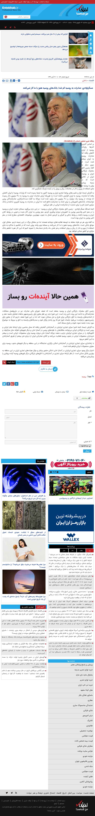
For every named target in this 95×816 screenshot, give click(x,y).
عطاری (90, 700)
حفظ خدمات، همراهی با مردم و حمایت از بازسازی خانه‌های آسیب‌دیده (23, 652)
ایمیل (89, 417)
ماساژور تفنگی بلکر (86, 695)
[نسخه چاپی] (3, 81)
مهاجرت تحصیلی (86, 730)
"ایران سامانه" (51, 811)
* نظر (89, 422)
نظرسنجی (4, 2)
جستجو (62, 803)
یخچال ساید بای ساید (84, 674)
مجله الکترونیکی (16, 801)
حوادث (29, 793)
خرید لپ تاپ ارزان (85, 685)
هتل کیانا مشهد (87, 690)
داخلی (84, 80)
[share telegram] (10, 27)
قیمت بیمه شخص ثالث (84, 740)
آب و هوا (30, 2)
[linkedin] (16, 384)
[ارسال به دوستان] (7, 81)
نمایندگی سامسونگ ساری (83, 705)
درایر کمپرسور (88, 715)
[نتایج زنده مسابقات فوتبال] (91, 52)
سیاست (79, 793)
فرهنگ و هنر (37, 793)
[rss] (15, 27)
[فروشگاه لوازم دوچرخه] (48, 271)
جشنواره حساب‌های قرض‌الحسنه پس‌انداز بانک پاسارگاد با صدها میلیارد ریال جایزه (23, 638)
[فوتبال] (91, 43)
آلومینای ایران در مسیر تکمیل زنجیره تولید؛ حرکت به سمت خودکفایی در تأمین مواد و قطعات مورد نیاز (23, 658)
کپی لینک (46, 362)
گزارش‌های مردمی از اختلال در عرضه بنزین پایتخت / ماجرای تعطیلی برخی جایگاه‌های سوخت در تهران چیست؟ (23, 632)
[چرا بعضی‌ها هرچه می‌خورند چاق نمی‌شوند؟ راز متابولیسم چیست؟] (24, 550)
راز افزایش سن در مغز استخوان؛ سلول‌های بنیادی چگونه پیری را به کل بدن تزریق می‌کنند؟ (24, 497)
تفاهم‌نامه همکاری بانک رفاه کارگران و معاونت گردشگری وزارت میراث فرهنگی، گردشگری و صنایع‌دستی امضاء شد (23, 645)
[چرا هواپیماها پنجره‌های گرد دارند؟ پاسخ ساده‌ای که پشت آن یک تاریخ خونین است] (24, 582)
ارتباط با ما (51, 801)
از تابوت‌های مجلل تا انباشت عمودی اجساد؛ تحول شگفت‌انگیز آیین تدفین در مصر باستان (24, 533)
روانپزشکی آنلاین (86, 781)
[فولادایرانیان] (48, 245)
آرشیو (55, 803)
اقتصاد (91, 80)
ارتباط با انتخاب (44, 2)
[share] (6, 27)
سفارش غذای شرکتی (85, 746)
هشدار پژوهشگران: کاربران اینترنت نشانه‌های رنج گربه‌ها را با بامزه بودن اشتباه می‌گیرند (39, 60)
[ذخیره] (11, 81)
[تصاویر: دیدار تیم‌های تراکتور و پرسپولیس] (71, 486)
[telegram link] (11, 793)
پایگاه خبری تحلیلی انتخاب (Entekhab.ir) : (78, 141)
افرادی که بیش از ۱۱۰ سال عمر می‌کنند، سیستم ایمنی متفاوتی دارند (44, 34)
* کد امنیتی (87, 441)
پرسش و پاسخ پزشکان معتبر (82, 664)
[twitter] (4, 384)
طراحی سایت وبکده (85, 751)
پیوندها (36, 2)
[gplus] (12, 384)
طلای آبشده (88, 776)
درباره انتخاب (61, 801)
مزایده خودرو (88, 756)
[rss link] (16, 793)
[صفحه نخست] (91, 35)
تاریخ (64, 793)
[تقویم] (91, 48)
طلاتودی (89, 725)
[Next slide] (51, 472)
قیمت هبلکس (87, 735)
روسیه (84, 376)
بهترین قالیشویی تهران (84, 761)
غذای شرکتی (88, 710)
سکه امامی (88, 766)
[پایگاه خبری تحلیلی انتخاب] (83, 11)
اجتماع (52, 793)
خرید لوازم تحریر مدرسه (84, 669)
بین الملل (71, 793)
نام (90, 411)
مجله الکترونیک (12, 2)
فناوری (46, 793)
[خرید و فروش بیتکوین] (71, 524)
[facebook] (8, 384)
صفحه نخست (88, 793)
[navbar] (93, 22)
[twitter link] (7, 793)
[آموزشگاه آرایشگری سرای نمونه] (48, 296)
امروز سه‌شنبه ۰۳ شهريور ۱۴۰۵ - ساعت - (76, 22)
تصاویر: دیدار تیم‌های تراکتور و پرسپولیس (76, 498)
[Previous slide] (57, 472)
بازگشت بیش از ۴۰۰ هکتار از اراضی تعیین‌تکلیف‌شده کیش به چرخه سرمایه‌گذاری (23, 665)
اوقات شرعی (22, 2)
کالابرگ (90, 720)
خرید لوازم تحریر (86, 679)
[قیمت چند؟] (91, 39)
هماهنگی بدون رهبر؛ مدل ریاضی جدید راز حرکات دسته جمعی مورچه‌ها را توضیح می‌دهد (39, 48)
